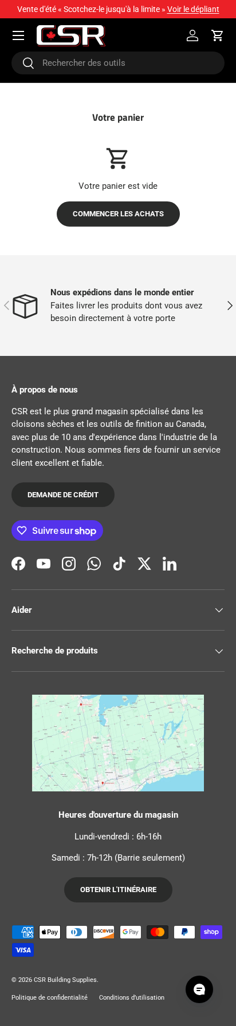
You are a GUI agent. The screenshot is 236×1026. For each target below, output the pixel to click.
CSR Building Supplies (65, 980)
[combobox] (118, 63)
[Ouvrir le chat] (199, 989)
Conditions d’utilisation (131, 997)
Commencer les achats (118, 213)
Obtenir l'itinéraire (118, 889)
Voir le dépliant (193, 9)
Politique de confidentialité (49, 997)
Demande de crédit (63, 494)
